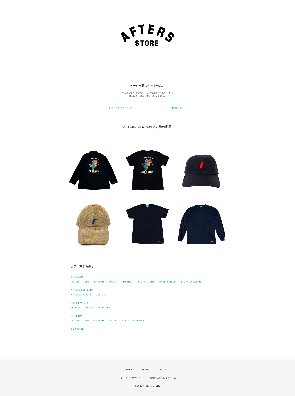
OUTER (75, 282)
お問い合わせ (175, 108)
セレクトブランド (80, 303)
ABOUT (145, 369)
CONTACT (164, 369)
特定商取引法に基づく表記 (163, 378)
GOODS (113, 282)
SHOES (113, 321)
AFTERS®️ (77, 277)
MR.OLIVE (76, 308)
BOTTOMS (98, 282)
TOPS (86, 282)
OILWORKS (104, 308)
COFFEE (100, 295)
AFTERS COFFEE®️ (82, 290)
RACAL (90, 308)
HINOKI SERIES (167, 282)
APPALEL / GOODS (81, 295)
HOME (128, 369)
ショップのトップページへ (120, 108)
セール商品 (76, 316)
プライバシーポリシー (129, 378)
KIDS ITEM (127, 282)
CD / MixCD (77, 329)
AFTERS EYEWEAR (190, 282)
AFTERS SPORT (145, 282)
